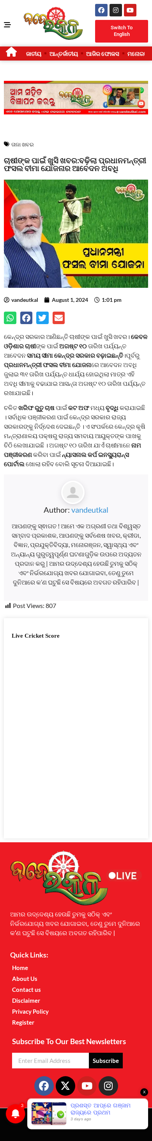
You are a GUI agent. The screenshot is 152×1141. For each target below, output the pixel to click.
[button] (10, 318)
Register (23, 1022)
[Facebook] (101, 10)
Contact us (26, 989)
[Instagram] (116, 10)
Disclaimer (26, 1000)
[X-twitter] (65, 1086)
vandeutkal (89, 509)
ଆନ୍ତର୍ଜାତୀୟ (63, 53)
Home (20, 967)
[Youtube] (130, 10)
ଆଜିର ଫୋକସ (102, 53)
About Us (24, 978)
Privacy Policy (30, 1011)
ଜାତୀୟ (33, 53)
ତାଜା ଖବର (22, 144)
